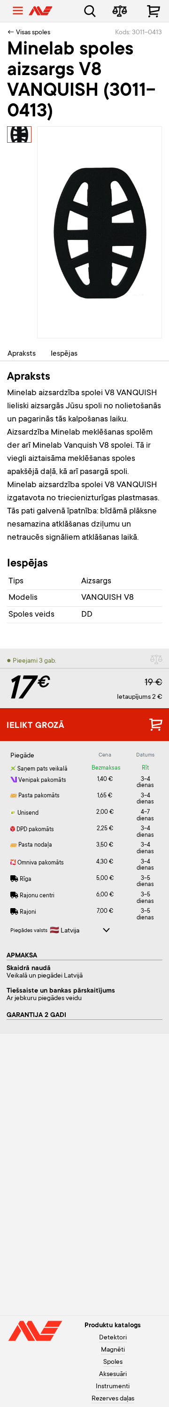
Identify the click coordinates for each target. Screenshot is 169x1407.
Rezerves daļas (113, 1399)
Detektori (113, 1338)
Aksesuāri (113, 1374)
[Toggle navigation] (18, 10)
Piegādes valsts (28, 931)
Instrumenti (113, 1387)
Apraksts (22, 354)
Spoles (113, 1362)
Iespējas (64, 354)
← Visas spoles (28, 33)
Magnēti (113, 1350)
